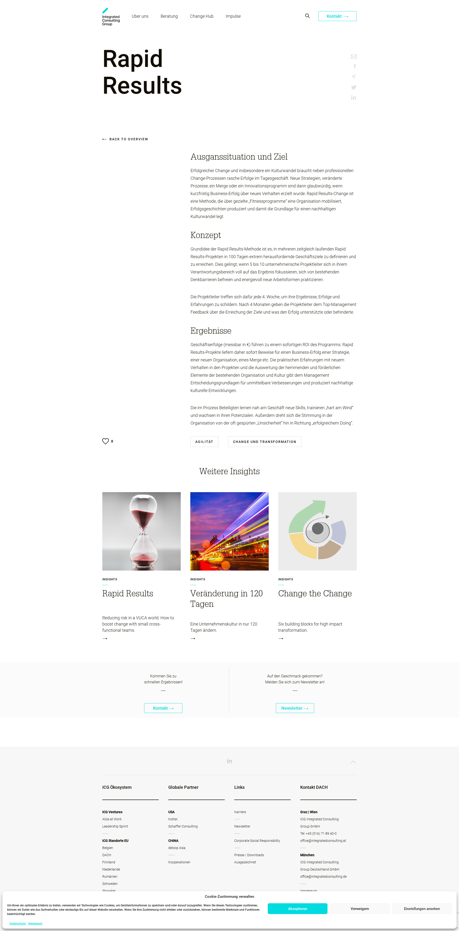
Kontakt (335, 16)
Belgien (107, 848)
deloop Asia (177, 848)
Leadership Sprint (115, 826)
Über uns (140, 16)
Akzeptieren (297, 909)
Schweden (110, 884)
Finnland (108, 862)
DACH (106, 855)
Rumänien (109, 876)
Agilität (204, 442)
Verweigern (360, 909)
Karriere (240, 812)
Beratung (169, 16)
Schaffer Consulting (183, 826)
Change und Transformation (264, 442)
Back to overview (128, 139)
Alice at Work (112, 819)
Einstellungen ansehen (422, 909)
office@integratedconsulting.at (323, 841)
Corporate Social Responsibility (257, 841)
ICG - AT (111, 17)
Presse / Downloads (249, 855)
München (307, 855)
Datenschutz (18, 923)
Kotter (173, 819)
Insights (109, 579)
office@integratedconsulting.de (323, 876)
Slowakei (108, 891)
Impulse (233, 16)
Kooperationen (179, 862)
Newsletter (291, 708)
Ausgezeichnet (245, 862)
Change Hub (201, 16)
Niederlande (111, 869)
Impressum (35, 923)
